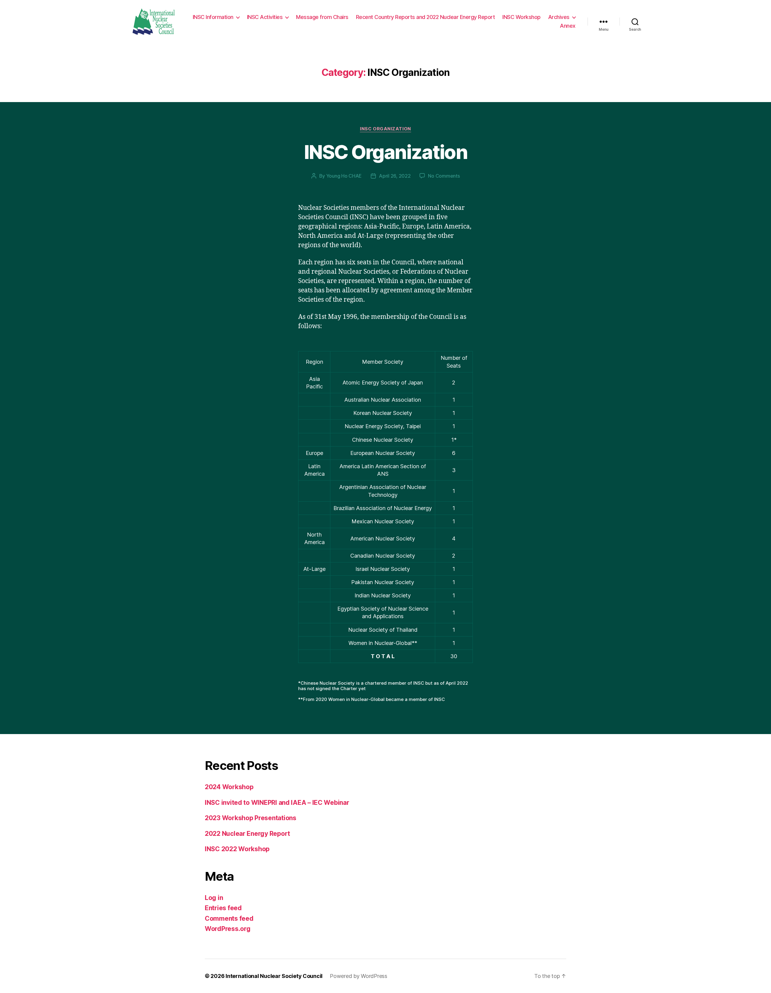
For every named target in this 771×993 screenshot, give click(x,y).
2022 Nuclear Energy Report (247, 833)
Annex (568, 26)
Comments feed (229, 918)
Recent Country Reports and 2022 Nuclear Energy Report (425, 17)
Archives (559, 17)
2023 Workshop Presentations (250, 818)
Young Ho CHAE (344, 176)
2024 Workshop (229, 787)
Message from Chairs (322, 17)
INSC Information (213, 17)
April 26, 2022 (394, 176)
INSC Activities (265, 17)
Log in (214, 897)
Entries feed (223, 908)
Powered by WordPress (358, 976)
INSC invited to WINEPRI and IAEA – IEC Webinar (277, 802)
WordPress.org (228, 928)
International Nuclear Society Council (274, 976)
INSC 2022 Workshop (237, 849)
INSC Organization (385, 129)
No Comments (444, 176)
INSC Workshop (521, 17)
